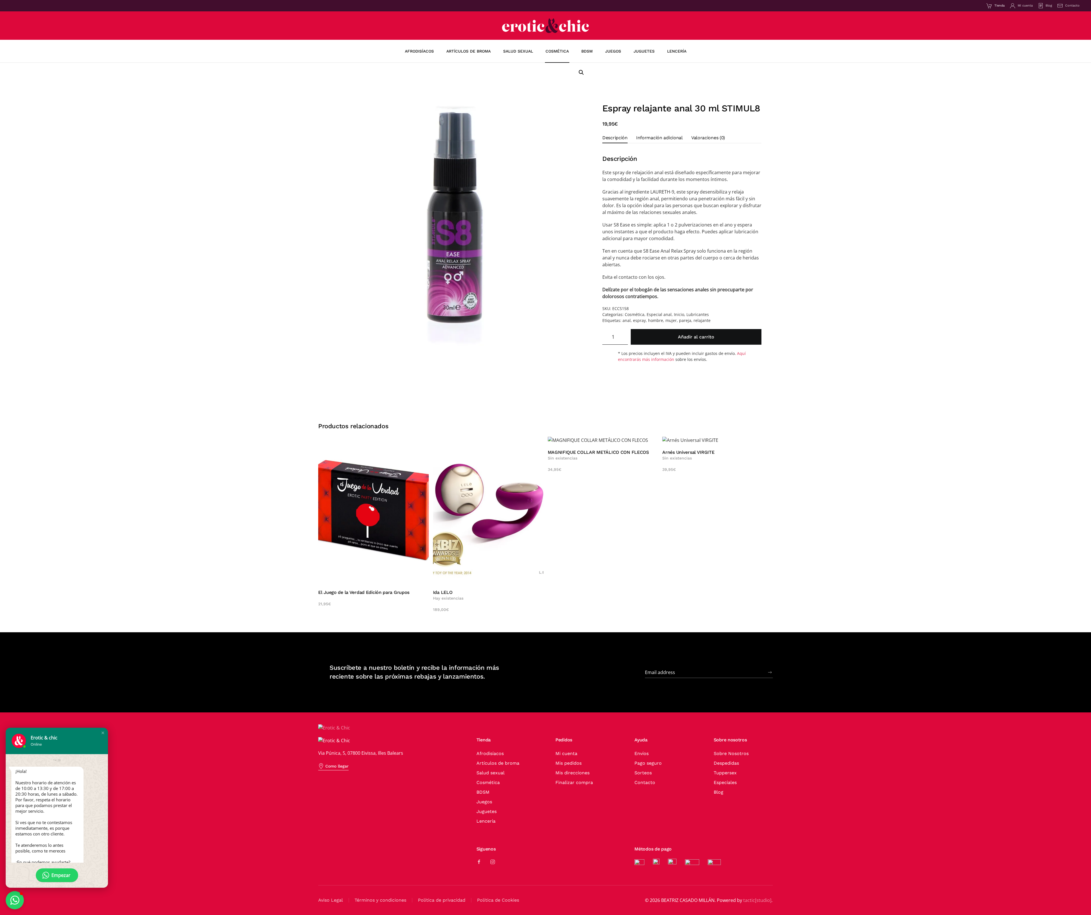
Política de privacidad (441, 900)
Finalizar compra (574, 782)
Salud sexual (490, 772)
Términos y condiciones (380, 900)
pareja (685, 320)
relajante (702, 320)
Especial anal (659, 314)
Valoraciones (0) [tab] (708, 137)
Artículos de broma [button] (468, 51)
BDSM (483, 792)
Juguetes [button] (644, 51)
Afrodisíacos (419, 51)
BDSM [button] (587, 51)
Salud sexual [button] (518, 51)
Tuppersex (725, 772)
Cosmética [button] (557, 51)
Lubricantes (697, 314)
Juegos (484, 801)
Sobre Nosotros (731, 753)
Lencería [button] (676, 51)
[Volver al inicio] (545, 25)
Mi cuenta (1025, 5)
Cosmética (634, 314)
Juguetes (486, 811)
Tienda (999, 5)
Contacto (1072, 5)
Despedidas (726, 763)
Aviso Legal (330, 900)
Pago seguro (648, 763)
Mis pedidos (568, 763)
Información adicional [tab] (659, 137)
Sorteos (643, 772)
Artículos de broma (497, 763)
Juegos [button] (613, 51)
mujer (671, 320)
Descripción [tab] (615, 137)
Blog (1049, 5)
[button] (581, 72)
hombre (655, 320)
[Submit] (770, 672)
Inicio (679, 314)
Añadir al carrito (696, 337)
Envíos (641, 753)
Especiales (725, 782)
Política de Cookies (498, 900)
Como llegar (337, 766)
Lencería (485, 821)
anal (626, 320)
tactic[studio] (757, 900)
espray (639, 320)
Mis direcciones (572, 772)
